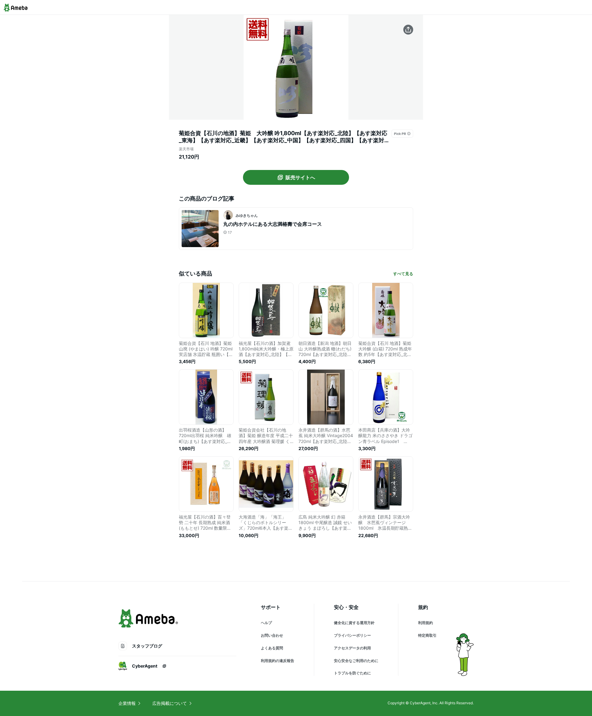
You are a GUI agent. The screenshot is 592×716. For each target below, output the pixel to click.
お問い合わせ (272, 635)
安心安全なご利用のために (356, 660)
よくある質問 (272, 648)
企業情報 (127, 703)
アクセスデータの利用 (352, 648)
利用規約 (425, 622)
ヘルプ (266, 622)
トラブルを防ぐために (352, 673)
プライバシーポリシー (352, 635)
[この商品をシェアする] (408, 30)
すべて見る (403, 273)
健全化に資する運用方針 (354, 622)
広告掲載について (169, 703)
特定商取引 (427, 635)
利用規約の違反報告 (277, 660)
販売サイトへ (300, 177)
